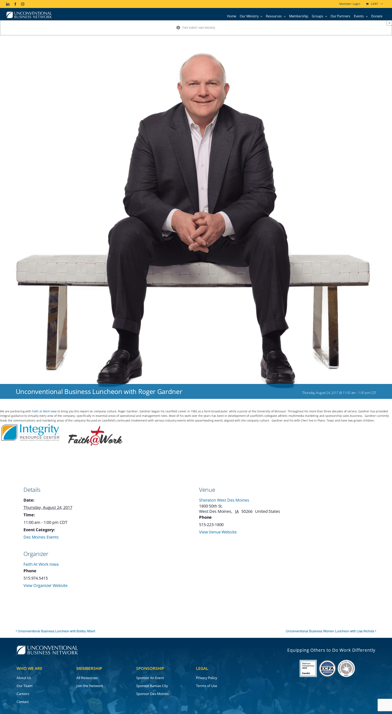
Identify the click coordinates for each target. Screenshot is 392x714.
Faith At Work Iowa (40, 564)
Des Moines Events (41, 537)
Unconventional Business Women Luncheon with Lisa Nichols (330, 631)
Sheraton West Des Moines (224, 500)
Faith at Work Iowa (44, 411)
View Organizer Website (45, 585)
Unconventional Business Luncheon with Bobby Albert (56, 631)
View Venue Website (217, 532)
